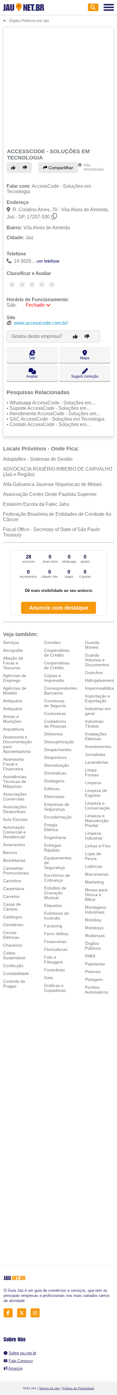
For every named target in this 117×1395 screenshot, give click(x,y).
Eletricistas (54, 796)
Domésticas (55, 773)
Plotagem (94, 979)
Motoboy (93, 919)
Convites (52, 642)
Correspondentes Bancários (60, 690)
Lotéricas (93, 866)
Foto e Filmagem (53, 959)
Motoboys (94, 927)
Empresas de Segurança (56, 807)
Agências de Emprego (14, 678)
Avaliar (32, 376)
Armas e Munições (12, 719)
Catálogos (12, 916)
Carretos (11, 896)
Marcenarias (97, 874)
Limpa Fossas (92, 772)
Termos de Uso (49, 1388)
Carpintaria (13, 888)
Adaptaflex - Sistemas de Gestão (38, 459)
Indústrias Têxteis (94, 723)
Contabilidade (16, 973)
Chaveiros (12, 945)
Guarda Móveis (92, 645)
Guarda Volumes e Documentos (97, 660)
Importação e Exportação (97, 698)
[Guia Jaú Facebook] (10, 1313)
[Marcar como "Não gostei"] (26, 167)
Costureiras (55, 713)
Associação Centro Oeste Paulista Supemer (50, 494)
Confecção (13, 965)
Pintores (92, 971)
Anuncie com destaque (58, 608)
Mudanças (95, 935)
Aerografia (13, 650)
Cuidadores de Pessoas (55, 723)
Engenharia (55, 837)
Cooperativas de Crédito (56, 652)
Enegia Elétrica (51, 827)
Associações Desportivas (15, 809)
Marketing (94, 882)
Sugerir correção (84, 376)
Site (32, 358)
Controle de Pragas (14, 983)
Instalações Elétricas (95, 736)
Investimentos (98, 746)
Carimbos (12, 880)
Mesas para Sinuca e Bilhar (96, 894)
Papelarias (95, 963)
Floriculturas (56, 949)
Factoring (53, 925)
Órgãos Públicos (93, 946)
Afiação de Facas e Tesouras (13, 663)
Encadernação (58, 817)
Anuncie (15, 1368)
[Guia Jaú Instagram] (37, 1313)
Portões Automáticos (96, 989)
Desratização (56, 765)
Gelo (48, 977)
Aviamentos (14, 844)
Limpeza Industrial (93, 835)
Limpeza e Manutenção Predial (97, 820)
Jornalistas (95, 754)
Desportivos (55, 757)
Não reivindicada (94, 167)
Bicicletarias (14, 860)
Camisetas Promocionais (16, 870)
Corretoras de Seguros (55, 703)
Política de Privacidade (78, 1388)
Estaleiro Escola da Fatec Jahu (36, 504)
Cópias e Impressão (54, 678)
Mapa (84, 358)
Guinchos (94, 672)
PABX (90, 956)
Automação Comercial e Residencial (14, 832)
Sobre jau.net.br (22, 1353)
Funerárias (54, 969)
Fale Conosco (21, 1361)
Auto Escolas (15, 819)
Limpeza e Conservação (97, 805)
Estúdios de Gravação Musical (55, 893)
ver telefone (48, 261)
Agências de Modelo (14, 690)
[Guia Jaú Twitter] (23, 1313)
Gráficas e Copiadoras (55, 988)
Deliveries (53, 734)
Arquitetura (13, 729)
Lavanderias (96, 762)
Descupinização (59, 741)
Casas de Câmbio (12, 906)
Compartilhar (60, 167)
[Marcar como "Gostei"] (14, 167)
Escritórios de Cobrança (57, 878)
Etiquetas (53, 905)
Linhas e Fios (97, 845)
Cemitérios (13, 924)
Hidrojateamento (100, 680)
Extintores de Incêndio (56, 915)
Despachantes (57, 749)
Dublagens (54, 780)
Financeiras (55, 941)
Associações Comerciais (15, 796)
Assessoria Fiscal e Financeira (13, 764)
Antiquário (12, 700)
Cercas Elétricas (11, 935)
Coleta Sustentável (14, 955)
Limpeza (93, 782)
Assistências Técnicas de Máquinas (14, 781)
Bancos (10, 852)
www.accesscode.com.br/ (41, 323)
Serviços (11, 642)
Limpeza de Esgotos (96, 793)
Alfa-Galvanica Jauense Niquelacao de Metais (52, 484)
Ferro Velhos (56, 933)
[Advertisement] (58, 86)
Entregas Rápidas (52, 847)
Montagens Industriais (95, 909)
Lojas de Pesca (93, 856)
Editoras (52, 788)
